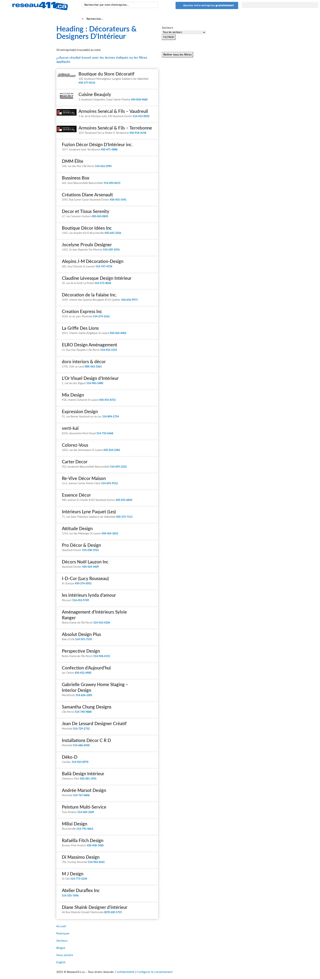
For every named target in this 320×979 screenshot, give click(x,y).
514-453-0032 (141, 116)
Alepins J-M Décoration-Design (92, 261)
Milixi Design (74, 824)
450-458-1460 (95, 845)
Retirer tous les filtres (177, 54)
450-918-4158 (137, 133)
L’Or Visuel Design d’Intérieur (90, 378)
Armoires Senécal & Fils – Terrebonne (115, 128)
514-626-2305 (84, 695)
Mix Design (73, 395)
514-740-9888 (83, 712)
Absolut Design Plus (81, 634)
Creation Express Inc (82, 312)
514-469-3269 (85, 812)
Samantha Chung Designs (86, 707)
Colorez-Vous (75, 445)
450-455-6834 (124, 500)
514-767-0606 (81, 795)
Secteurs (62, 940)
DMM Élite (72, 161)
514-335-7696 (70, 895)
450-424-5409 (90, 567)
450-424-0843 (99, 216)
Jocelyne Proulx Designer (87, 245)
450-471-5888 (109, 149)
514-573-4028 (102, 283)
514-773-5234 (78, 879)
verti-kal (70, 428)
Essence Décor (76, 495)
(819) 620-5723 (113, 912)
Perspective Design (81, 651)
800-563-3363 (93, 366)
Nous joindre (64, 955)
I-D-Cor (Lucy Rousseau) (85, 579)
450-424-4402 (118, 333)
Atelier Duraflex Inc (81, 891)
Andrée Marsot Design (84, 790)
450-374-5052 (83, 583)
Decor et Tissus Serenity (85, 211)
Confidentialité (124, 971)
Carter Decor (75, 462)
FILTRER (168, 37)
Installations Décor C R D (86, 740)
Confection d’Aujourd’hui (86, 668)
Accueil (61, 926)
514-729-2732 (81, 729)
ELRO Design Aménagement (89, 345)
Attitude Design (77, 529)
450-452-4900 (83, 673)
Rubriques (62, 933)
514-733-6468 (104, 433)
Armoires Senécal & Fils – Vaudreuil (113, 111)
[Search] (154, 5)
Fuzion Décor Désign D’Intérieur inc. (97, 145)
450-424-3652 (109, 533)
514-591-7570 (83, 639)
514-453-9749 (80, 600)
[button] (280, 5)
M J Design (72, 874)
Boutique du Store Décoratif (106, 74)
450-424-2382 (111, 450)
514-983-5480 (94, 383)
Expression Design (80, 412)
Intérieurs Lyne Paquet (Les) (89, 512)
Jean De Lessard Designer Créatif (94, 724)
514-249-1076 (111, 249)
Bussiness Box (75, 178)
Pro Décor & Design (81, 545)
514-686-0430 (81, 745)
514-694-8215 (112, 183)
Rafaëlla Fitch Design (82, 841)
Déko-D (69, 757)
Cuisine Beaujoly (95, 95)
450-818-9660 (139, 99)
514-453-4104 (101, 623)
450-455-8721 (107, 400)
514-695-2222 (118, 467)
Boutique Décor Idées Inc (87, 228)
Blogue (60, 947)
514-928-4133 (101, 656)
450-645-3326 (112, 233)
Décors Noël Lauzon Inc (85, 562)
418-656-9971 (129, 300)
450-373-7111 (124, 517)
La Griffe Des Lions (80, 328)
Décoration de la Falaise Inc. (89, 295)
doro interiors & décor (84, 362)
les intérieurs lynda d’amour (89, 595)
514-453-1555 (108, 350)
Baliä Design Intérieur (83, 774)
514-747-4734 (104, 266)
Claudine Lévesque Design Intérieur (96, 278)
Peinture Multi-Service (84, 807)
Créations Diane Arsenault (87, 195)
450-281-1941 (88, 779)
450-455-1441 (118, 200)
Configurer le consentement (154, 971)
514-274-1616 (101, 316)
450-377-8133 (87, 83)
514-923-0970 (80, 762)
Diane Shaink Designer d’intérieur (94, 907)
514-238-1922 (90, 550)
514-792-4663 (84, 829)
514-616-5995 (103, 166)
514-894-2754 (110, 416)
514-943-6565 (96, 862)
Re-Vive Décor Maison (84, 478)
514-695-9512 (109, 483)
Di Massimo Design (80, 857)
